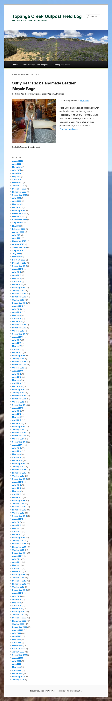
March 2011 (17, 571)
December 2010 (19, 580)
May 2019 (16, 278)
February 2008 (18, 676)
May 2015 (16, 417)
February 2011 (18, 574)
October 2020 (18, 244)
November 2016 (19, 364)
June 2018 (16, 312)
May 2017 (16, 346)
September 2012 (19, 515)
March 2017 (17, 352)
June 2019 (16, 275)
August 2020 (17, 250)
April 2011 (16, 568)
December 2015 (19, 395)
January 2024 (18, 185)
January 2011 (18, 577)
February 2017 (18, 355)
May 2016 (16, 380)
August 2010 (17, 593)
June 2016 (16, 377)
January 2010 (18, 614)
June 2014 (16, 451)
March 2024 (17, 182)
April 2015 (16, 420)
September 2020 (19, 247)
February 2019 (18, 287)
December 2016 (19, 361)
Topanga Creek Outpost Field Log (47, 16)
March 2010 (17, 608)
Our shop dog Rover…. (62, 64)
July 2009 (16, 633)
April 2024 (16, 179)
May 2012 (16, 528)
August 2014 (17, 444)
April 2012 (16, 531)
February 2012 (18, 537)
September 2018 (19, 303)
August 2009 (17, 630)
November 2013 (19, 472)
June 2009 (16, 636)
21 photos (84, 100)
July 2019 (16, 272)
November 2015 (19, 398)
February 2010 (18, 611)
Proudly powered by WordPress (43, 690)
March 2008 (17, 673)
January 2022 (18, 232)
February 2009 (18, 648)
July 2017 (16, 340)
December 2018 (19, 293)
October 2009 (18, 624)
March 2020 (17, 256)
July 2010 (16, 596)
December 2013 (19, 469)
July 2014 (16, 448)
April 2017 (16, 349)
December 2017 (19, 324)
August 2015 (17, 407)
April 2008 (16, 670)
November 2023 (19, 191)
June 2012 (16, 525)
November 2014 (19, 435)
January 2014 (18, 466)
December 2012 (19, 506)
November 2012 (19, 509)
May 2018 (16, 315)
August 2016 (17, 370)
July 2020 (16, 253)
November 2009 (19, 620)
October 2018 (18, 299)
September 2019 (19, 265)
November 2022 (19, 213)
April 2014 (16, 457)
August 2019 (17, 269)
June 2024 (16, 173)
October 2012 (18, 512)
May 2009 (16, 639)
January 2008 (18, 679)
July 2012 (16, 522)
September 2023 (19, 194)
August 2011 (17, 556)
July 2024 (16, 170)
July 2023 (16, 198)
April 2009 (16, 642)
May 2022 (16, 225)
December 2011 (19, 543)
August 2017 (17, 336)
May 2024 (16, 176)
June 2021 (16, 238)
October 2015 (18, 401)
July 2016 (16, 374)
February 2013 (18, 500)
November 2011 (19, 546)
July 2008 (16, 661)
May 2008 (16, 667)
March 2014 (17, 460)
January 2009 (18, 651)
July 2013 (16, 485)
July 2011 (16, 559)
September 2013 (19, 478)
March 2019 (17, 284)
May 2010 (16, 602)
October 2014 (18, 438)
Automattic (76, 690)
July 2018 (16, 309)
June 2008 (16, 664)
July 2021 (16, 235)
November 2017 (19, 327)
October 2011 (18, 549)
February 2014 (18, 463)
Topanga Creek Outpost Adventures (49, 93)
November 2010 (19, 583)
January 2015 (18, 429)
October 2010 (18, 586)
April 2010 (16, 605)
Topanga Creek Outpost (30, 147)
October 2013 (18, 475)
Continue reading (69, 128)
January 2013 (18, 503)
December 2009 (19, 617)
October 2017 (18, 330)
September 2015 (19, 404)
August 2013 (17, 482)
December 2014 (19, 432)
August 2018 (17, 306)
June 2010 (16, 599)
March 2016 (17, 386)
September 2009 (19, 627)
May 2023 (16, 204)
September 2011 (19, 553)
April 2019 (16, 281)
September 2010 (19, 590)
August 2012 (17, 518)
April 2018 (16, 318)
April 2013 (16, 494)
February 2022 (18, 228)
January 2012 (18, 540)
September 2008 (19, 654)
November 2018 (19, 296)
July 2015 (16, 411)
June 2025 (16, 164)
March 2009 (17, 645)
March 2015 (17, 423)
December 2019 (19, 262)
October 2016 (18, 367)
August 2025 (17, 161)
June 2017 (16, 343)
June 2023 (16, 201)
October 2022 (18, 216)
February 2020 (18, 259)
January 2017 (18, 358)
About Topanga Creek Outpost (35, 64)
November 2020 (19, 241)
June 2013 (16, 488)
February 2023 (18, 210)
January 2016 (18, 392)
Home (15, 64)
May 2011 (16, 565)
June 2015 (16, 414)
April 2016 (16, 383)
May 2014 (16, 454)
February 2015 (18, 426)
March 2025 (17, 167)
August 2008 (17, 657)
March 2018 (17, 321)
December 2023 (19, 188)
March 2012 (17, 534)
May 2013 (16, 491)
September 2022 (19, 219)
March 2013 (17, 497)
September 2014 (19, 441)
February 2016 (18, 389)
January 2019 (18, 290)
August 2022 (17, 222)
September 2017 (19, 333)
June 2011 (16, 562)
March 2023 (17, 207)
